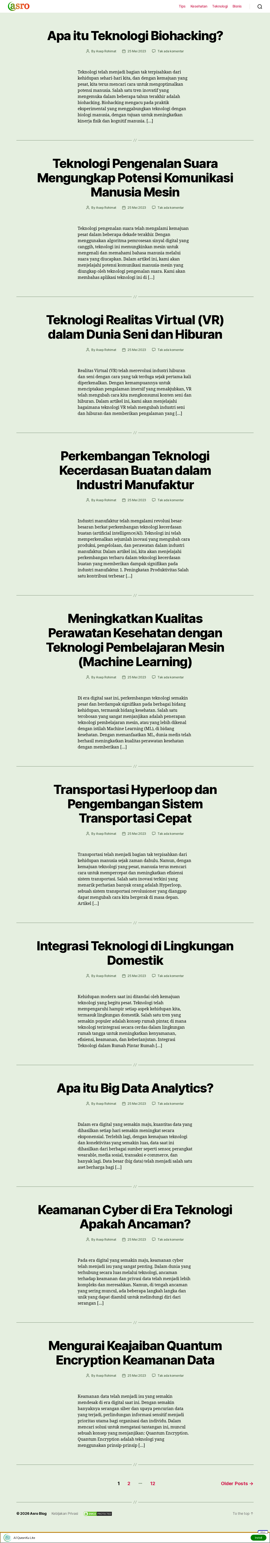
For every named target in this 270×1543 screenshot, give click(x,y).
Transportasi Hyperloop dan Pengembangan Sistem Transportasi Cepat (135, 804)
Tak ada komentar (171, 51)
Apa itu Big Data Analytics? (135, 1087)
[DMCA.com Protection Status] (97, 1514)
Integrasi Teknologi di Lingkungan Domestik (135, 953)
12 (152, 1483)
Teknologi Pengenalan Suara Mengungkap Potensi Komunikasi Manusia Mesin (135, 178)
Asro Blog (38, 1513)
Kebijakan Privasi (64, 1513)
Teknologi (220, 6)
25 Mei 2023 (136, 51)
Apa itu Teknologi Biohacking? (135, 35)
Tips (182, 6)
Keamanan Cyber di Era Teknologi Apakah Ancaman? (135, 1217)
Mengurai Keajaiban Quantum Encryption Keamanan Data (135, 1352)
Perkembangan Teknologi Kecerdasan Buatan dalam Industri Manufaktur (135, 470)
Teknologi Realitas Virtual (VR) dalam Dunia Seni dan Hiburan (135, 327)
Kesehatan (199, 6)
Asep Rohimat (106, 51)
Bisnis (237, 6)
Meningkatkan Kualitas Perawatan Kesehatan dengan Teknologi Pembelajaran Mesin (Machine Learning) (135, 640)
